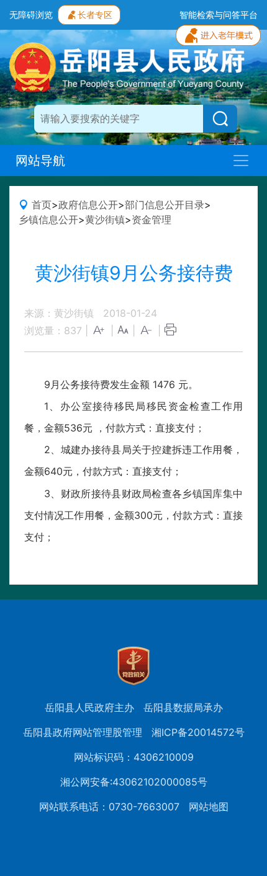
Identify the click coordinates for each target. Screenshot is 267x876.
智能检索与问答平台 (218, 14)
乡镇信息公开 (48, 219)
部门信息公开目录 (164, 204)
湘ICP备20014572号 (198, 732)
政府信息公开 (88, 204)
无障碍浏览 (31, 14)
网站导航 (40, 160)
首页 (42, 204)
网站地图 (209, 806)
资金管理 (151, 219)
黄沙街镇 (105, 219)
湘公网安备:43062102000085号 (133, 782)
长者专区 (95, 14)
